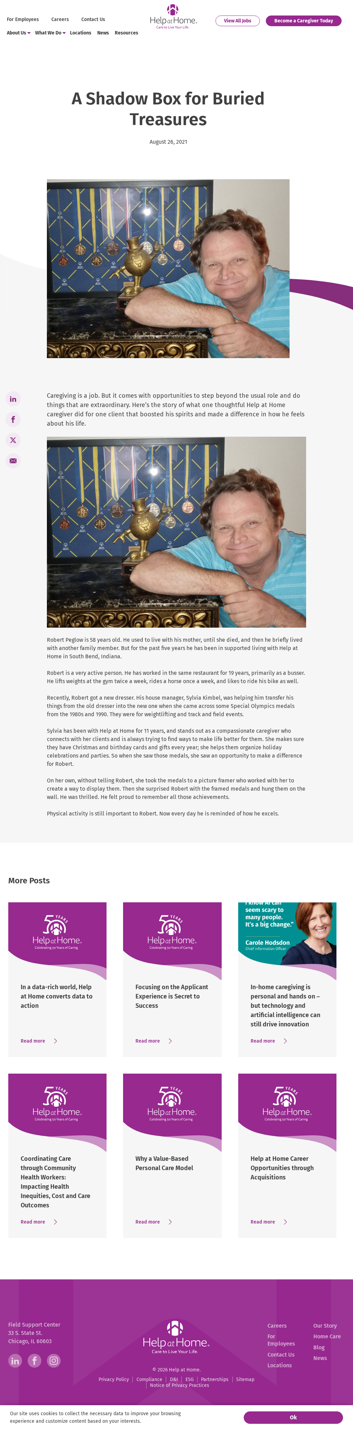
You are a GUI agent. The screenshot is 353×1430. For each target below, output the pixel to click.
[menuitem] (23, 19)
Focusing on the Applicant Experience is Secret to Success (171, 996)
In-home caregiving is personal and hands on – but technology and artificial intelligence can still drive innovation (285, 1005)
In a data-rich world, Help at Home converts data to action (57, 996)
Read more (41, 1041)
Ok (293, 1417)
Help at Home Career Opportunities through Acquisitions (282, 1168)
